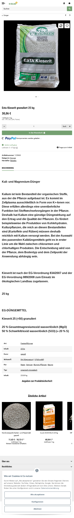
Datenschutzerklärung (50, 488)
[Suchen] (69, 8)
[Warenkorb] (69, 3)
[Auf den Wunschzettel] (67, 25)
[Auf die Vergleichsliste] (61, 25)
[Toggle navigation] (3, 3)
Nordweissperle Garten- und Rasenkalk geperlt (16, 434)
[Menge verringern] (4, 126)
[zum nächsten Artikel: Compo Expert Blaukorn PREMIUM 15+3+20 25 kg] (70, 15)
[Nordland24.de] (13, 3)
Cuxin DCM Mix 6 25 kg (49, 433)
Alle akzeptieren (37, 494)
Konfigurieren (37, 502)
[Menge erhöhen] (69, 126)
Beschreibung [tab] (8, 168)
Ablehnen (37, 509)
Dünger (13, 158)
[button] (64, 3)
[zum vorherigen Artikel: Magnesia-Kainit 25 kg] (65, 15)
